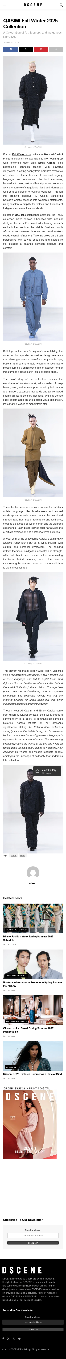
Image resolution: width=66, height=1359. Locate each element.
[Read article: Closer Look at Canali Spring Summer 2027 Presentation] (33, 1010)
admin (33, 883)
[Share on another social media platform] (56, 49)
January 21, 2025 (11, 42)
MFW (22, 855)
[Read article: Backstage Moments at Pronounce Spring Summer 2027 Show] (33, 964)
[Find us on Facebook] (3, 1338)
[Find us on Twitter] (8, 1338)
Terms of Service (32, 1299)
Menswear (11, 1067)
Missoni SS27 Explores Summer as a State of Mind (32, 1074)
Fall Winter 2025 (21, 154)
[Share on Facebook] (10, 49)
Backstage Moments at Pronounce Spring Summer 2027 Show (33, 984)
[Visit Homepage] (33, 5)
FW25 (13, 855)
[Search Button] (61, 5)
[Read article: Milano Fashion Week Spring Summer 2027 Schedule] (33, 918)
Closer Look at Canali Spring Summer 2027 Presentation (28, 1029)
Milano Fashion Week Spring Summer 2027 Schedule (28, 938)
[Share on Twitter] (26, 49)
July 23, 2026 (10, 944)
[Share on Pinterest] (41, 49)
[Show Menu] (4, 5)
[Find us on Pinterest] (19, 1338)
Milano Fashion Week (17, 929)
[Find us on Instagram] (14, 1338)
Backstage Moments (16, 975)
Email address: (33, 1230)
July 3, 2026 (10, 990)
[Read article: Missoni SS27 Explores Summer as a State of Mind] (33, 1056)
